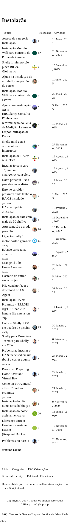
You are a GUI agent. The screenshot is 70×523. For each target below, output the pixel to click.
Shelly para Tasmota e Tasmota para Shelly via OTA (16, 341)
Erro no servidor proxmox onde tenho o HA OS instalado (17, 194)
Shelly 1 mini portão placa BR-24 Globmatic (15, 67)
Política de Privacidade (40, 476)
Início (5, 469)
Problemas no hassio (15, 441)
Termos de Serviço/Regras (24, 514)
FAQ (4, 514)
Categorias (18, 469)
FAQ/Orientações (38, 469)
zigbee (5, 109)
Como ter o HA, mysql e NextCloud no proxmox (16, 388)
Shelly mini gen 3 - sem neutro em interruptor (14, 146)
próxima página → (13, 449)
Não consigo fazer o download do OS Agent (15, 290)
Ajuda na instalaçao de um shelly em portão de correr (17, 81)
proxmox (6, 203)
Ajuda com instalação (16, 105)
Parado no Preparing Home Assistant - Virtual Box (15, 373)
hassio (5, 258)
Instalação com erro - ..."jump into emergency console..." (16, 170)
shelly (5, 245)
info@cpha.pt (41, 504)
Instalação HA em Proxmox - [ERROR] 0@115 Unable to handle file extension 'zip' (16, 309)
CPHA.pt (26, 504)
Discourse (29, 484)
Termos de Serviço (13, 476)
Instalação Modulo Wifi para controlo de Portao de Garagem (16, 52)
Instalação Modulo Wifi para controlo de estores (16, 95)
